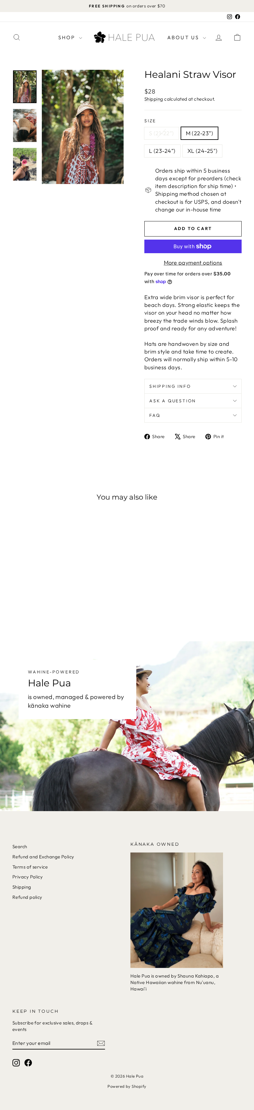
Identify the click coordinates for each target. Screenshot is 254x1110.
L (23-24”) (162, 150)
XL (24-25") (202, 150)
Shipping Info (170, 386)
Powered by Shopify (126, 1086)
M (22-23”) (199, 133)
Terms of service (30, 867)
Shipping (153, 99)
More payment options (193, 262)
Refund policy (27, 897)
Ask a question (172, 401)
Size (150, 121)
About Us (184, 37)
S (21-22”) (161, 133)
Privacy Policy (27, 877)
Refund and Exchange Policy (43, 857)
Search (19, 846)
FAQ (154, 415)
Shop (67, 37)
